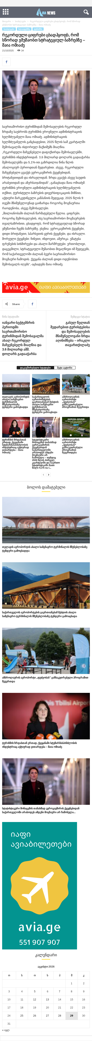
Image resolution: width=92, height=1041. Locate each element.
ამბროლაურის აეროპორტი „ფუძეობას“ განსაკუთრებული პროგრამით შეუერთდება (72, 446)
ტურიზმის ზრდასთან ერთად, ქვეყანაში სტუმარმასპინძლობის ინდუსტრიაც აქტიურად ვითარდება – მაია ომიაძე (15, 446)
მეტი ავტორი (64, 367)
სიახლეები (20, 21)
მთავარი (6, 21)
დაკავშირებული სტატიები (35, 367)
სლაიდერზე (24, 29)
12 (34, 999)
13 (47, 999)
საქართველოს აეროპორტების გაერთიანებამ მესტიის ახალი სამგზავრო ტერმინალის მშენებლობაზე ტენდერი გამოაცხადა (45, 404)
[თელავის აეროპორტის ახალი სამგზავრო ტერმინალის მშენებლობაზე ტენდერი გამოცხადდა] (16, 384)
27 (47, 1015)
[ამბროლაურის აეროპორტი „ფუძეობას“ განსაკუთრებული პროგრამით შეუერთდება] (76, 427)
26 (34, 1015)
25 (21, 1015)
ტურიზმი (38, 29)
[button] (85, 12)
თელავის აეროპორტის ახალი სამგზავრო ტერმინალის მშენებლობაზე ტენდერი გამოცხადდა (15, 401)
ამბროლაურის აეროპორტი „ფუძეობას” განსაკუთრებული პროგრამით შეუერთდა (75, 401)
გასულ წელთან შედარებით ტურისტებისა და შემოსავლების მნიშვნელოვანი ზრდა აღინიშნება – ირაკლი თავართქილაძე (70, 334)
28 (59, 1015)
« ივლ (6, 1030)
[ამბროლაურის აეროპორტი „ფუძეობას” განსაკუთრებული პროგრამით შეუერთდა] (76, 384)
